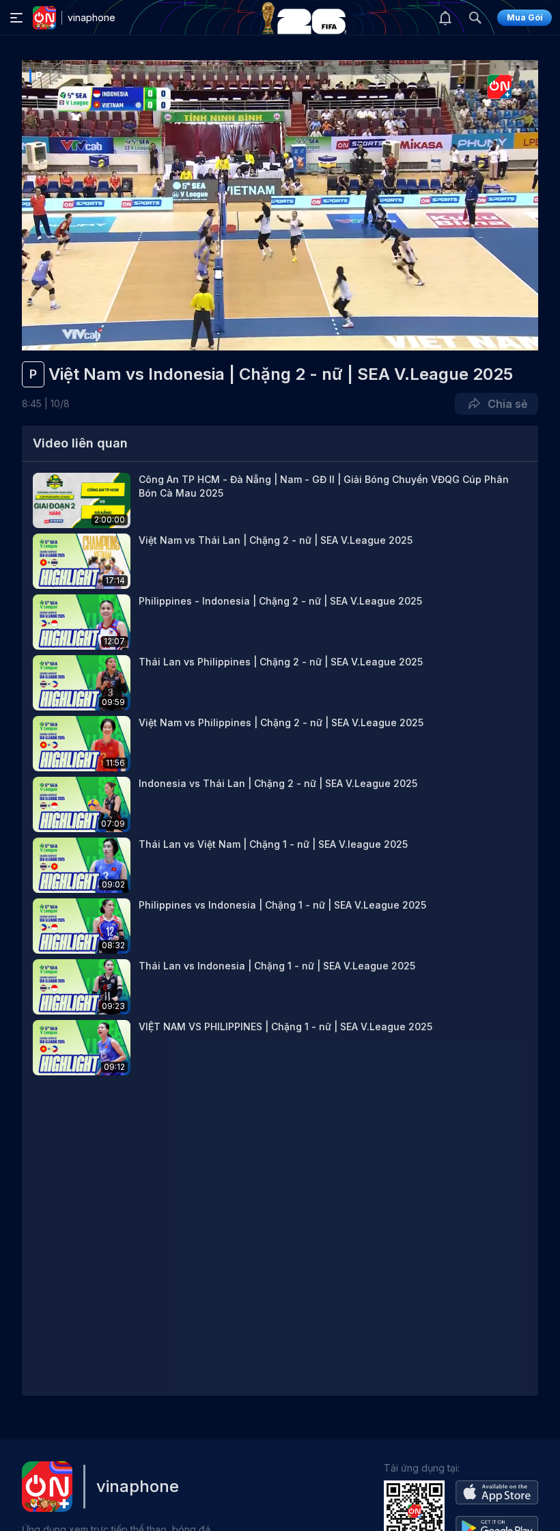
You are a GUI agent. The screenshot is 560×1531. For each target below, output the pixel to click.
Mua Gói (525, 17)
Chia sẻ (504, 404)
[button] (280, 500)
